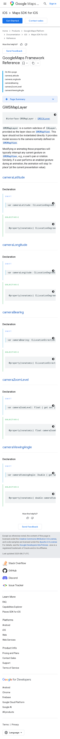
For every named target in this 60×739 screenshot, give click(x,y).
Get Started (12, 20)
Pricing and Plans (10, 653)
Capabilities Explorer (12, 607)
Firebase (6, 697)
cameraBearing (13, 312)
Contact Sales (9, 658)
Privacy (15, 724)
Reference (11, 38)
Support (6, 663)
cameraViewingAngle (17, 447)
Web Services (9, 640)
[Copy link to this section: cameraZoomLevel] (31, 380)
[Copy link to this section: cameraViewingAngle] (35, 447)
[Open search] (45, 4)
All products (8, 712)
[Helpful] (21, 44)
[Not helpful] (26, 44)
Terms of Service (10, 668)
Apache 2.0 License (48, 542)
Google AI (7, 707)
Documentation (13, 34)
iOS (4, 13)
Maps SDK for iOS (25, 13)
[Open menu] (5, 3)
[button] (30, 99)
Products (16, 31)
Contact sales (36, 20)
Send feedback (14, 51)
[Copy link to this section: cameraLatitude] (28, 177)
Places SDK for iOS (11, 612)
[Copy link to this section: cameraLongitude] (30, 245)
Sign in (52, 3)
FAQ (4, 602)
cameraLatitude (13, 177)
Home (5, 31)
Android (6, 625)
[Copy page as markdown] (33, 63)
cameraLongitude (14, 245)
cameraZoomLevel (15, 380)
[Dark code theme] (55, 114)
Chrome (6, 692)
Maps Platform (34, 4)
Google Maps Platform (34, 31)
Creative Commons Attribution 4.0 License (37, 539)
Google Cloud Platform (13, 702)
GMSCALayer (44, 118)
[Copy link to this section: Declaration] (19, 189)
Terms (5, 724)
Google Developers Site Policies (34, 545)
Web (4, 635)
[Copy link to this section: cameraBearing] (27, 312)
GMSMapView (43, 131)
